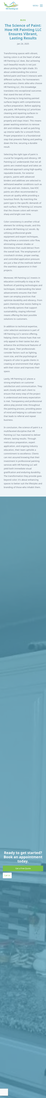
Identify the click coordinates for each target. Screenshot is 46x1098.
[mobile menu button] (41, 5)
